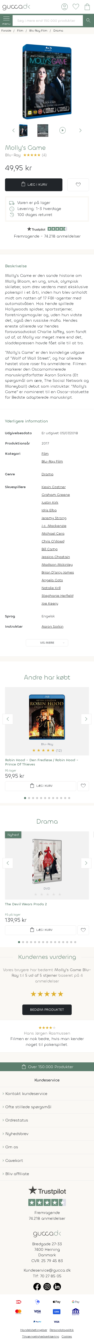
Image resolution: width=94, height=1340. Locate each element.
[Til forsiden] (16, 6)
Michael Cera (53, 533)
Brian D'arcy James (58, 572)
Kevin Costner (54, 487)
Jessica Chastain (56, 556)
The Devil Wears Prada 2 (26, 904)
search (88, 20)
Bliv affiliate (17, 1173)
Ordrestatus (16, 1120)
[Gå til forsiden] (47, 1233)
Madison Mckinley (57, 564)
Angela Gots (52, 580)
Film (45, 453)
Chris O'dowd (53, 541)
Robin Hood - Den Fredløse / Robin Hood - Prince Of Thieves (41, 762)
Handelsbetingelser (33, 1330)
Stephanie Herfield (57, 595)
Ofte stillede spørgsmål (28, 1106)
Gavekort (14, 1160)
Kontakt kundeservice (26, 1093)
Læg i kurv (33, 184)
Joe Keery (50, 603)
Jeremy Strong (54, 518)
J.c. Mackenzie (54, 525)
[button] (13, 131)
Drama (47, 474)
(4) (35, 155)
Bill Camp (50, 549)
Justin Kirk (50, 502)
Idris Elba (49, 510)
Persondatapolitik (62, 1330)
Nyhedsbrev (16, 1133)
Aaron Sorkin (52, 626)
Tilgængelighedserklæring (40, 1336)
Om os (11, 1147)
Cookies (67, 1336)
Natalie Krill (51, 588)
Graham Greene (56, 494)
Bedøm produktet (47, 1009)
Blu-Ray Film (52, 461)
